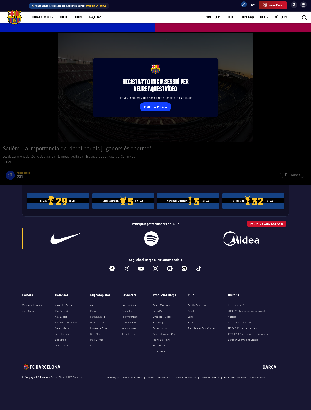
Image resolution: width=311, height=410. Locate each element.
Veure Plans (275, 5)
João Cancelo (62, 345)
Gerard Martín (62, 328)
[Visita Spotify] (151, 238)
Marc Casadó (97, 322)
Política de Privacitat (132, 377)
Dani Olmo (95, 334)
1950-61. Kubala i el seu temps (244, 328)
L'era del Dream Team (239, 322)
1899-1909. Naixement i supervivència (248, 334)
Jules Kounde (62, 334)
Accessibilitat (164, 377)
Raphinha (127, 311)
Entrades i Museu (41, 17)
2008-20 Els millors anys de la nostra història (247, 314)
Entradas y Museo (162, 316)
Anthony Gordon (130, 322)
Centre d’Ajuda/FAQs (164, 334)
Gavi (92, 305)
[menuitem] (303, 4)
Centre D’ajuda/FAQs (210, 377)
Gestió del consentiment (235, 377)
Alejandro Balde (63, 305)
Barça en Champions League (243, 339)
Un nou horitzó (236, 305)
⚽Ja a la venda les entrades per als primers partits (69, 5)
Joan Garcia (28, 311)
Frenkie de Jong (98, 328)
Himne (191, 322)
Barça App (158, 322)
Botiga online (160, 328)
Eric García (60, 339)
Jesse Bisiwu (128, 334)
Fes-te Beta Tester (162, 339)
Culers (78, 17)
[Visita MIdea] (241, 238)
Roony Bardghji (130, 316)
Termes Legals (112, 377)
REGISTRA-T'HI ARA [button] (155, 107)
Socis (263, 17)
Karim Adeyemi (130, 328)
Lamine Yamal (129, 305)
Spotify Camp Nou (197, 305)
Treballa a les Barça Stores (201, 328)
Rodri (93, 345)
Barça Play (95, 17)
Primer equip (213, 17)
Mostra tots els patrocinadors (266, 223)
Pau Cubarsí (61, 311)
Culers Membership (163, 305)
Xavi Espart (61, 316)
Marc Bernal (96, 339)
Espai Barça (248, 17)
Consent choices (257, 377)
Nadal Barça (159, 351)
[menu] (303, 4)
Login (249, 5)
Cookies (150, 377)
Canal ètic (193, 311)
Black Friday (159, 345)
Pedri (93, 311)
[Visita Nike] (66, 238)
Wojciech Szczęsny (32, 305)
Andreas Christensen (66, 322)
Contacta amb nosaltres (185, 377)
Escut (190, 316)
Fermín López (97, 316)
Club (230, 17)
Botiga (63, 17)
